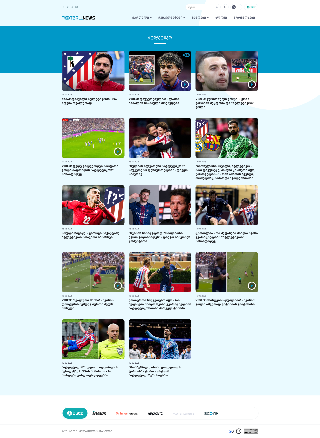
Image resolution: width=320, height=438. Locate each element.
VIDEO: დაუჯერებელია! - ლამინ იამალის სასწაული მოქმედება (154, 142)
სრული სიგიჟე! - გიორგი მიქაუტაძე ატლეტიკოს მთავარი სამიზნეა (90, 277)
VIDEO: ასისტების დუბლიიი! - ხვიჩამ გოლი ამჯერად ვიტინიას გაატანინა (225, 344)
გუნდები (199, 59)
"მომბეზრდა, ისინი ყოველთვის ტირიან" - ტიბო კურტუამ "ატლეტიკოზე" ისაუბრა (155, 413)
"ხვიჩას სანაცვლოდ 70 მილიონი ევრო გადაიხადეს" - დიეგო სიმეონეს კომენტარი (159, 279)
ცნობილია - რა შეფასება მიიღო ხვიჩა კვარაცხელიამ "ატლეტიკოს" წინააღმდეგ (227, 279)
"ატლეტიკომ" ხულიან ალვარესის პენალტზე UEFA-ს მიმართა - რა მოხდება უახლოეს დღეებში (90, 413)
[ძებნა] (217, 48)
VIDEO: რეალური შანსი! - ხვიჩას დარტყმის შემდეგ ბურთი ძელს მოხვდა (88, 346)
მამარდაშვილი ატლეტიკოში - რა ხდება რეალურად (89, 142)
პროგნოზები (244, 59)
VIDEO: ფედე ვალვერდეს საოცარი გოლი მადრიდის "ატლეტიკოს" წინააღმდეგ (90, 212)
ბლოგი (221, 59)
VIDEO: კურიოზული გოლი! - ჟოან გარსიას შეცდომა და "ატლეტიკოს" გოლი (225, 144)
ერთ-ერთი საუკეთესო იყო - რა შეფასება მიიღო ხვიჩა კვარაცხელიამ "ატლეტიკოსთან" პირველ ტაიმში (160, 346)
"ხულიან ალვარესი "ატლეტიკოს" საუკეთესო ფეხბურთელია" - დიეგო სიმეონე (158, 212)
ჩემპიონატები (170, 59)
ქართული (141, 59)
